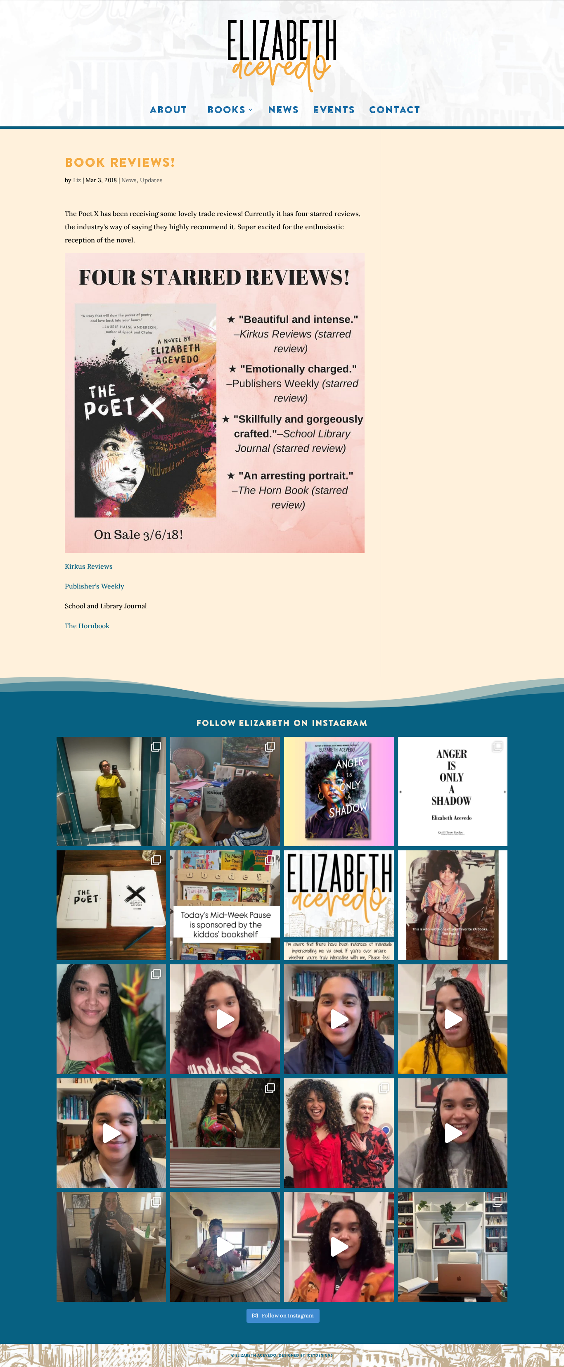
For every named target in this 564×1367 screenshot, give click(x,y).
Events (334, 111)
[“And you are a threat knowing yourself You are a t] (111, 792)
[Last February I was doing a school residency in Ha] (225, 1247)
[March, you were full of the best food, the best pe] (225, 792)
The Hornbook (87, 626)
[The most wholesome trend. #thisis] (453, 905)
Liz (77, 180)
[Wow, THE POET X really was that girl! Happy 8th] (111, 905)
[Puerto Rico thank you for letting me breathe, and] (225, 1133)
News (283, 111)
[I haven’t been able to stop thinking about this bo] (453, 1133)
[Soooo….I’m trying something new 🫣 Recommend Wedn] (339, 1247)
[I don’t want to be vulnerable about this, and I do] (111, 1133)
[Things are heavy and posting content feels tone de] (225, 905)
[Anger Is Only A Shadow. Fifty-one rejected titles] (453, 792)
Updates (151, 180)
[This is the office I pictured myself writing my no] (453, 1247)
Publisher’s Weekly (94, 586)
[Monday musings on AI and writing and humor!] (339, 1019)
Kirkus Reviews (89, 566)
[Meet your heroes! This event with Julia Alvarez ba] (339, 1133)
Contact (394, 111)
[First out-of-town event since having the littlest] (111, 1247)
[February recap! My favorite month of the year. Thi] (111, 1019)
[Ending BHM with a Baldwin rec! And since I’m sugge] (225, 1019)
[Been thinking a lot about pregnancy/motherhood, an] (453, 1019)
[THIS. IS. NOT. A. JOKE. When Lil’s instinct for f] (339, 792)
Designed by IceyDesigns (306, 1355)
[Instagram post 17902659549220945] (339, 905)
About (168, 111)
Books (226, 111)
